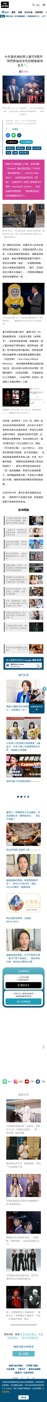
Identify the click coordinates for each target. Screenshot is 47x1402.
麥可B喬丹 (24, 153)
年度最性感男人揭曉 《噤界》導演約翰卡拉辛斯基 (16, 626)
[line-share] (13, 135)
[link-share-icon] (19, 135)
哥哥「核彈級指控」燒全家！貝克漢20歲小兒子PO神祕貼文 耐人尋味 (17, 603)
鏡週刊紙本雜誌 (28, 1334)
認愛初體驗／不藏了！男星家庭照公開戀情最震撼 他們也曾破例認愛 (16, 567)
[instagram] (28, 1378)
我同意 (23, 1397)
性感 (8, 153)
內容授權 (10, 1369)
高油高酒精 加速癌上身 (17, 849)
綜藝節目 (20, 148)
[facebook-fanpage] (22, 1378)
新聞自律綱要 (35, 1369)
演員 (28, 148)
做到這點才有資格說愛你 (18, 781)
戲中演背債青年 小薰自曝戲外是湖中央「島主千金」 (16, 556)
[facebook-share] (8, 135)
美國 (15, 153)
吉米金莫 (36, 148)
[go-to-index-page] (21, 71)
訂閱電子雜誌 (32, 1365)
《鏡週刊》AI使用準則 (23, 1372)
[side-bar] (44, 5)
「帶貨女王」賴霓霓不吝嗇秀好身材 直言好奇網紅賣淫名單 (16, 532)
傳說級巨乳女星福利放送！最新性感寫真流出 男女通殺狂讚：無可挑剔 (16, 579)
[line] (15, 1378)
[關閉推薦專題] (44, 689)
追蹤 (21, 1081)
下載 (43, 1081)
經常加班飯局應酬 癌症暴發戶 (16, 648)
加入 (10, 1081)
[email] (33, 1378)
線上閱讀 (24, 1353)
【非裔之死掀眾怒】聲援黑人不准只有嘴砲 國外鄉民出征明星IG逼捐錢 (16, 520)
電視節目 (10, 148)
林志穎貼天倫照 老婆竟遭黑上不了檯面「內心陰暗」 (16, 544)
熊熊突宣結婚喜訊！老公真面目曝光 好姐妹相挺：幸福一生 (16, 615)
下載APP (21, 1369)
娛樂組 (15, 129)
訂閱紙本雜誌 (5, 4)
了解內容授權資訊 (29, 1337)
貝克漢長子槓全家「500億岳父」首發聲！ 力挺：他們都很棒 (16, 591)
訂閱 (32, 1081)
